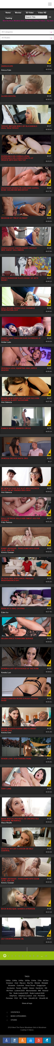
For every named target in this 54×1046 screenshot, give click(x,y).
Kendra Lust (6, 672)
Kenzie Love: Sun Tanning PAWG (16, 759)
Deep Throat (30, 985)
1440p (20, 981)
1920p (27, 981)
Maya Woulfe (6, 823)
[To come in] (12, 4)
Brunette (11, 985)
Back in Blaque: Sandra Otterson (18, 909)
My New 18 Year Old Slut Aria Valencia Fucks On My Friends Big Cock (20, 489)
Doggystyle (41, 985)
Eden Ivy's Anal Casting (13, 608)
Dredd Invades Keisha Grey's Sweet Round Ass (18, 730)
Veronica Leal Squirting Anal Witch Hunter (19, 369)
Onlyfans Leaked (25, 996)
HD (46, 988)
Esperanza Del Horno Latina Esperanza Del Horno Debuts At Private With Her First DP (17, 158)
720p (39, 981)
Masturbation (31, 991)
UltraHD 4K (43, 998)
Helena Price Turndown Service (17, 639)
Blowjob (45, 983)
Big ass (23, 983)
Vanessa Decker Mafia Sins (14, 458)
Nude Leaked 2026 (37, 993)
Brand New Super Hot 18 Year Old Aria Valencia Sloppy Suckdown (20, 399)
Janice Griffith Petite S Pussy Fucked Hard (19, 700)
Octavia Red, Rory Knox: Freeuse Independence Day (17, 579)
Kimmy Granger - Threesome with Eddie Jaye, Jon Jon (20, 549)
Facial (18, 988)
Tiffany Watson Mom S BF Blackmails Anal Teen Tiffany (19, 127)
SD (20, 998)
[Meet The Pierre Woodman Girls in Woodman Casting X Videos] (4, 4)
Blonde (37, 983)
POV (16, 998)
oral (34, 996)
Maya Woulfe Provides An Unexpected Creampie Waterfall (20, 820)
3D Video (30, 13)
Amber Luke (6, 342)
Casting (9, 18)
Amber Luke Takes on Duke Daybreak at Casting (21, 339)
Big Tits (30, 983)
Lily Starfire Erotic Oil (12, 939)
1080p (8, 981)
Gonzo (31, 988)
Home (8, 13)
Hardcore (39, 988)
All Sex (45, 981)
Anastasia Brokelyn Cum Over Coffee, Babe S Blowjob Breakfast (20, 189)
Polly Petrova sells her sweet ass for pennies (20, 519)
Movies (18, 13)
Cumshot (20, 985)
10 (37, 956)
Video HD (42, 13)
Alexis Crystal (8, 96)
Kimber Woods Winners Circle (16, 428)
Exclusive (11, 988)
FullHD (25, 988)
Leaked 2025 (20, 991)
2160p (33, 981)
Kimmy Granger (7, 552)
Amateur (9, 983)
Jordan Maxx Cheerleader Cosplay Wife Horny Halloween (19, 249)
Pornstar (9, 998)
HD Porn (9, 991)
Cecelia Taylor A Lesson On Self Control (17, 850)
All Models (6, 38)
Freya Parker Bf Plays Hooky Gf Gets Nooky (19, 279)
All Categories (7, 32)
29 (46, 956)
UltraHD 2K (33, 998)
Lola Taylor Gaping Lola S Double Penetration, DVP (18, 309)
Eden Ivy (4, 612)
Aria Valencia (6, 402)
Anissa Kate (6, 70)
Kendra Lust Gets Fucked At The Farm (19, 669)
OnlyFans (13, 996)
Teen (25, 998)
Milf (39, 991)
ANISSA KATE (7, 66)
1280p (14, 981)
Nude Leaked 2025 (21, 993)
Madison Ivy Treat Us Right (14, 218)
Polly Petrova (6, 522)
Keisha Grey (6, 733)
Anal (16, 983)
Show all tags (27, 1003)
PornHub (41, 996)
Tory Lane (6, 789)
